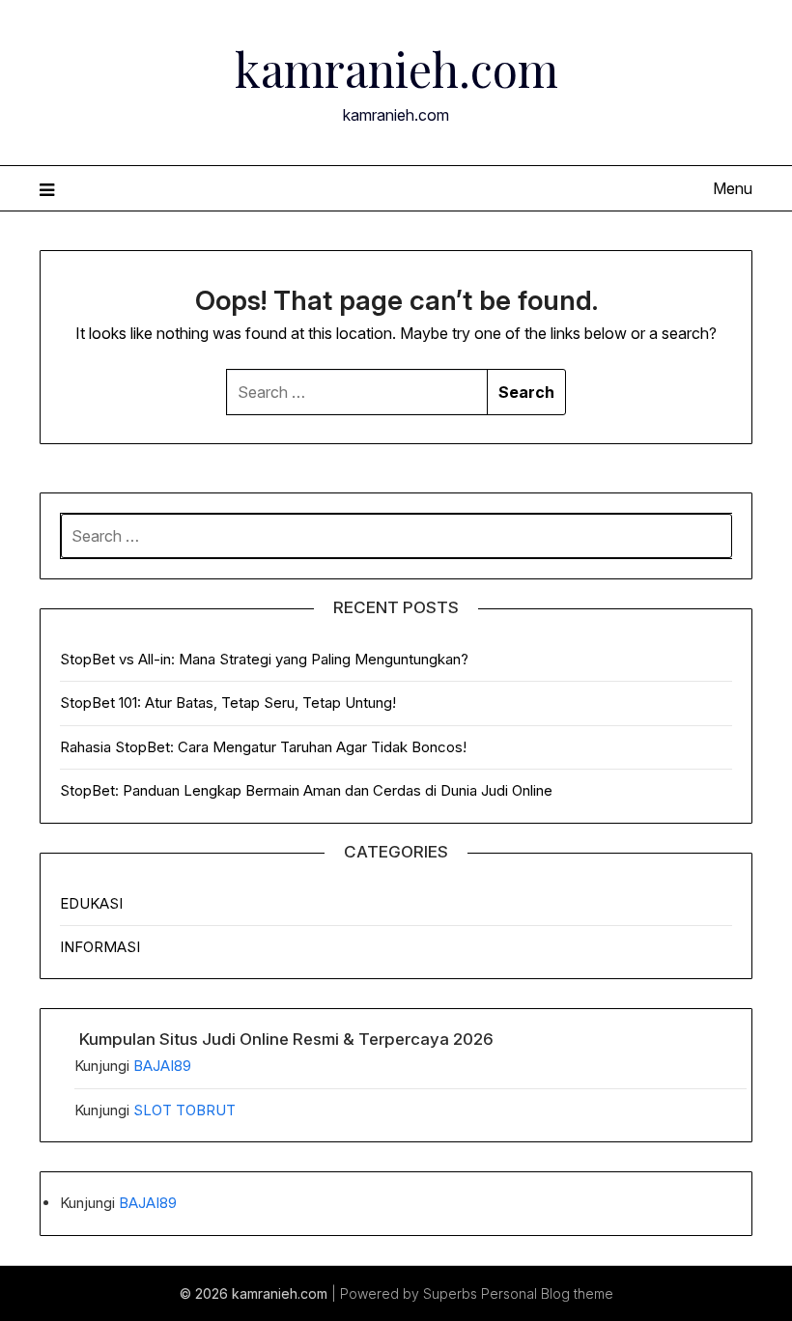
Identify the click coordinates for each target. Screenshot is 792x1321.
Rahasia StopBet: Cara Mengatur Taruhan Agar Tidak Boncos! (263, 747)
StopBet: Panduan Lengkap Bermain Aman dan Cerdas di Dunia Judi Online (306, 790)
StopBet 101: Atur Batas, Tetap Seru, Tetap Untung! (228, 702)
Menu (732, 188)
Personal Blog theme (547, 1293)
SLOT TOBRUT (184, 1110)
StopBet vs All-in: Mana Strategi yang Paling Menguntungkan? (264, 659)
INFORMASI (100, 947)
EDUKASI (91, 903)
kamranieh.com (396, 68)
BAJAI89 (162, 1065)
